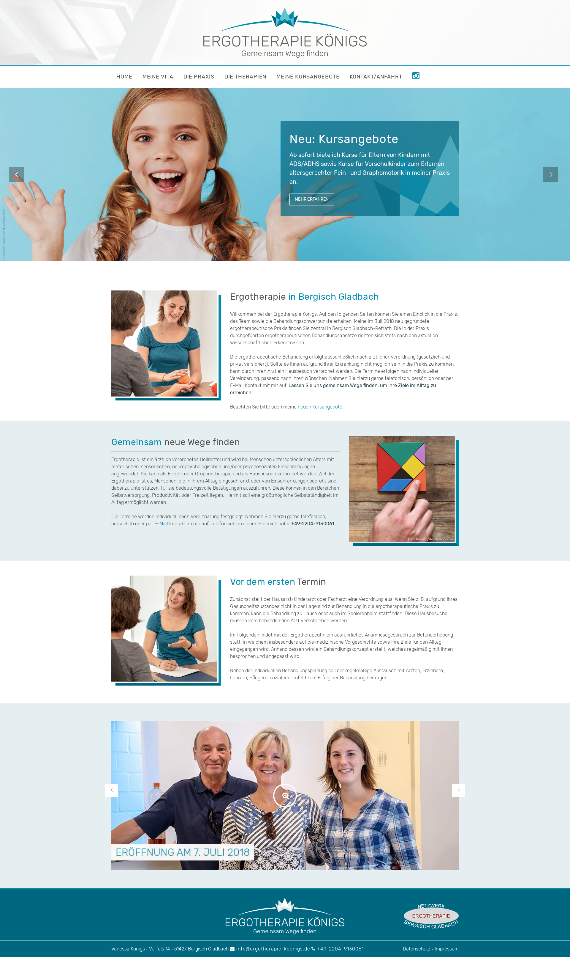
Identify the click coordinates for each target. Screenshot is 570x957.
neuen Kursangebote (320, 407)
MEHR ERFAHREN (312, 199)
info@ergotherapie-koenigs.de (272, 949)
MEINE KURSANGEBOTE (307, 76)
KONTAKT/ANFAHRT (376, 76)
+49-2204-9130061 (340, 949)
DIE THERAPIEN (245, 76)
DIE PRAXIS (198, 76)
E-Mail (161, 524)
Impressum (447, 949)
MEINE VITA (157, 76)
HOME (124, 76)
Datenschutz (416, 949)
